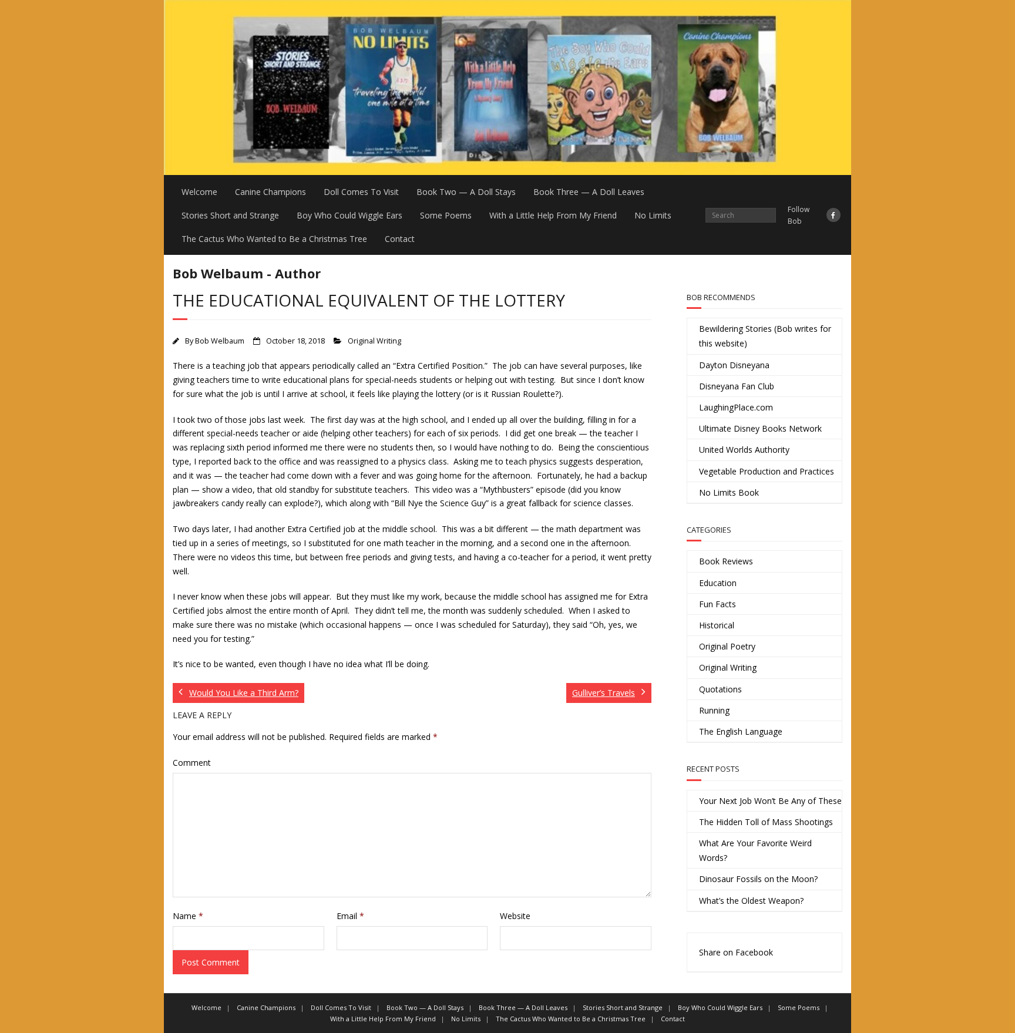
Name (188, 915)
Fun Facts (717, 604)
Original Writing (374, 341)
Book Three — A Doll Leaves (588, 191)
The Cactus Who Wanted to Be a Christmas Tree (274, 238)
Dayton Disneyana (734, 365)
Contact (400, 238)
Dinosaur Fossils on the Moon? (758, 878)
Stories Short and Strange (230, 215)
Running (714, 710)
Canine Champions (270, 191)
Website (515, 915)
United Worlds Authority (744, 449)
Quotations (720, 689)
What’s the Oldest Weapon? (751, 900)
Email (350, 915)
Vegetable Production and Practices (766, 471)
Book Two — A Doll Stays (466, 191)
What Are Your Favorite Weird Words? (755, 850)
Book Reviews (726, 561)
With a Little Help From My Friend (553, 215)
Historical (716, 625)
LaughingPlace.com (736, 407)
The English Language (740, 731)
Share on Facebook (736, 952)
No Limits (652, 215)
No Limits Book (729, 492)
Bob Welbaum (219, 341)
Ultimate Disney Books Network (760, 428)
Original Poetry (727, 646)
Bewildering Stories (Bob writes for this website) (765, 336)
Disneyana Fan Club (736, 386)
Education (718, 582)
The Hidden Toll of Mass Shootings (766, 821)
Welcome (199, 191)
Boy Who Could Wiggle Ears (349, 215)
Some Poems (446, 215)
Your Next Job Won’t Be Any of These (770, 800)
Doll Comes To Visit (361, 191)
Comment (192, 762)
